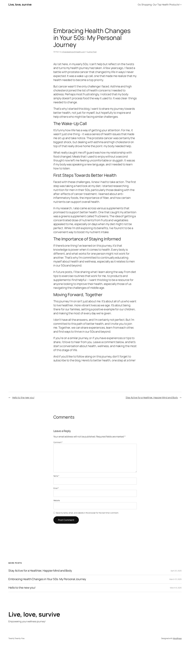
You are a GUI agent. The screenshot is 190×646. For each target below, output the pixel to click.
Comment (58, 442)
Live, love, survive (20, 4)
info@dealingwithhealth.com (73, 52)
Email (56, 488)
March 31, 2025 (175, 579)
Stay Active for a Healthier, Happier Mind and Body (152, 397)
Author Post (92, 52)
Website (56, 500)
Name (56, 476)
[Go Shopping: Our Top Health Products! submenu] (181, 4)
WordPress (177, 638)
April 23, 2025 (176, 570)
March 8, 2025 (176, 587)
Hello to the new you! (23, 397)
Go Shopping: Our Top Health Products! (159, 4)
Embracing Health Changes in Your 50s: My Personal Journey (47, 579)
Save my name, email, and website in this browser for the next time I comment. (87, 513)
